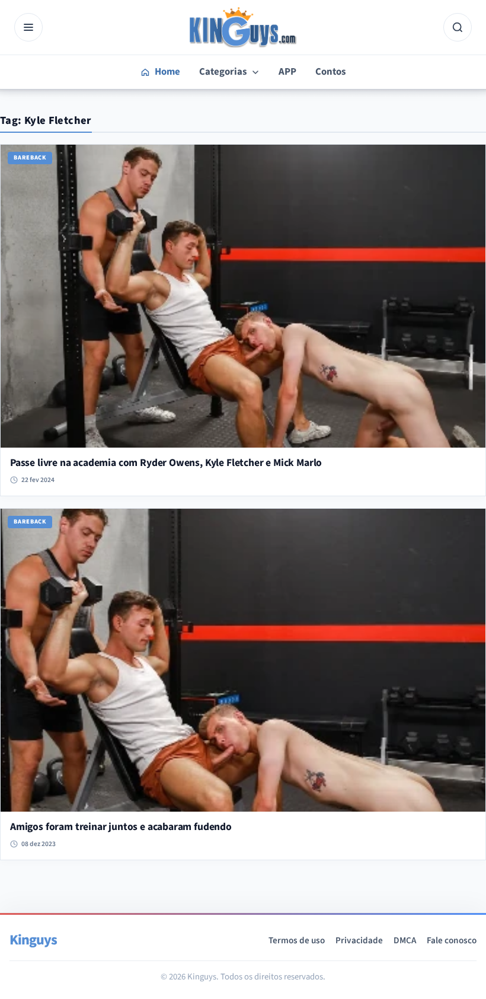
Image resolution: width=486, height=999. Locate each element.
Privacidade (359, 940)
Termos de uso (296, 940)
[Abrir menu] (28, 27)
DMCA (405, 940)
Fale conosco (452, 940)
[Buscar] (457, 27)
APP (287, 72)
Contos (330, 72)
